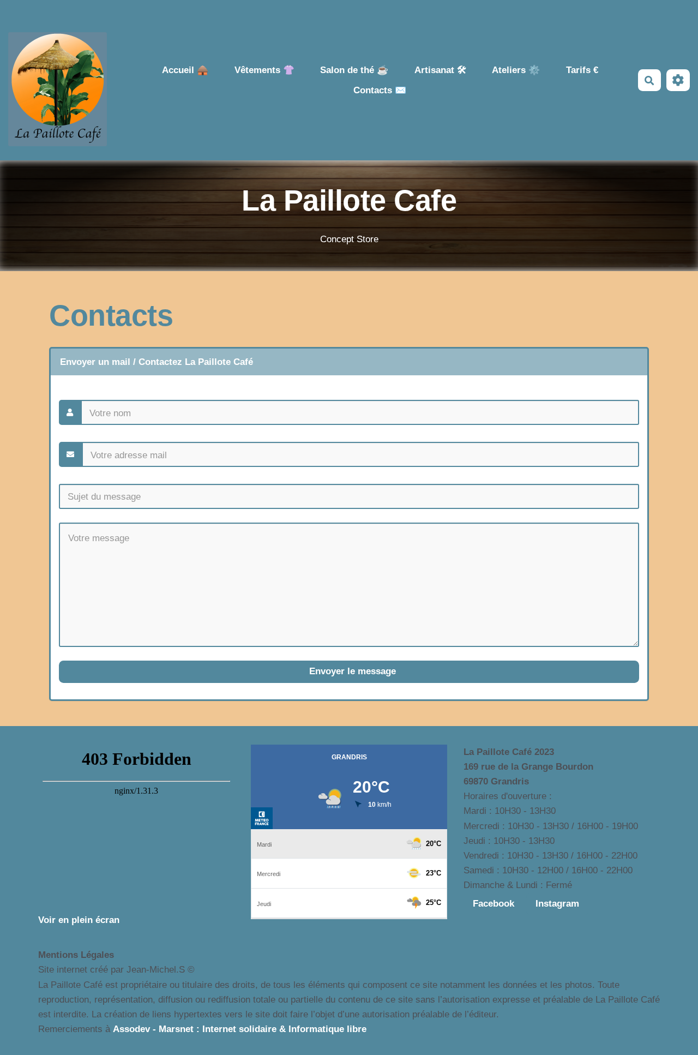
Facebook (493, 903)
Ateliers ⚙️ (516, 70)
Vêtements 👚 (264, 70)
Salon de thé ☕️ (354, 70)
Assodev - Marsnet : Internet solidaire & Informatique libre (239, 1029)
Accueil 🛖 (185, 70)
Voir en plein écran (78, 920)
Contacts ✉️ (379, 90)
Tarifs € (582, 70)
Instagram (557, 903)
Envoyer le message (351, 671)
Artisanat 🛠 (440, 70)
